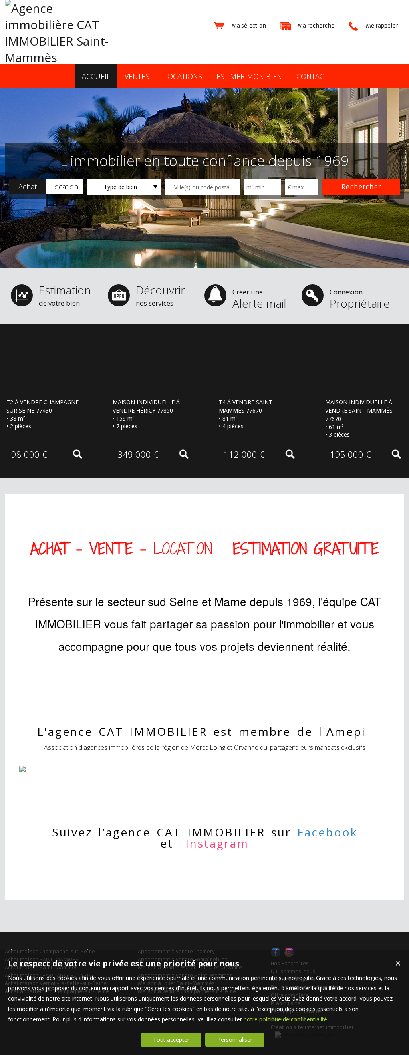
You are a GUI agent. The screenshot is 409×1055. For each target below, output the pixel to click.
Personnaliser (234, 1039)
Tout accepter (171, 1039)
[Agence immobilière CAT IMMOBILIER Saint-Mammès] (64, 57)
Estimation (65, 295)
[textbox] (202, 187)
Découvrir (160, 295)
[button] (27, 186)
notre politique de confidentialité (285, 1019)
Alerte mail (259, 299)
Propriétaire (360, 299)
